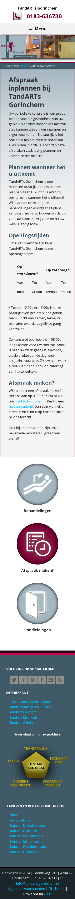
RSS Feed (60, 680)
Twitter (14, 680)
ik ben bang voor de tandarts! (31, 701)
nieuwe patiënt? (21, 406)
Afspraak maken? (37, 570)
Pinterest (32, 680)
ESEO (48, 894)
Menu (41, 29)
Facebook (42, 680)
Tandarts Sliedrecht (24, 723)
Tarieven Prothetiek (24, 852)
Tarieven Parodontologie (28, 846)
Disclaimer (57, 888)
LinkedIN (51, 680)
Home (25, 66)
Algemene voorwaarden (26, 888)
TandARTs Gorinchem (38, 8)
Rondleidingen (37, 629)
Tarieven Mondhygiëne (26, 841)
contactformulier (28, 401)
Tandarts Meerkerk (23, 717)
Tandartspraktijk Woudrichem (31, 707)
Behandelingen (37, 510)
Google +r (23, 680)
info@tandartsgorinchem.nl (37, 883)
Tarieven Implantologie (26, 836)
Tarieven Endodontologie (28, 825)
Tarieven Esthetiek (23, 831)
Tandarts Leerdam (23, 712)
